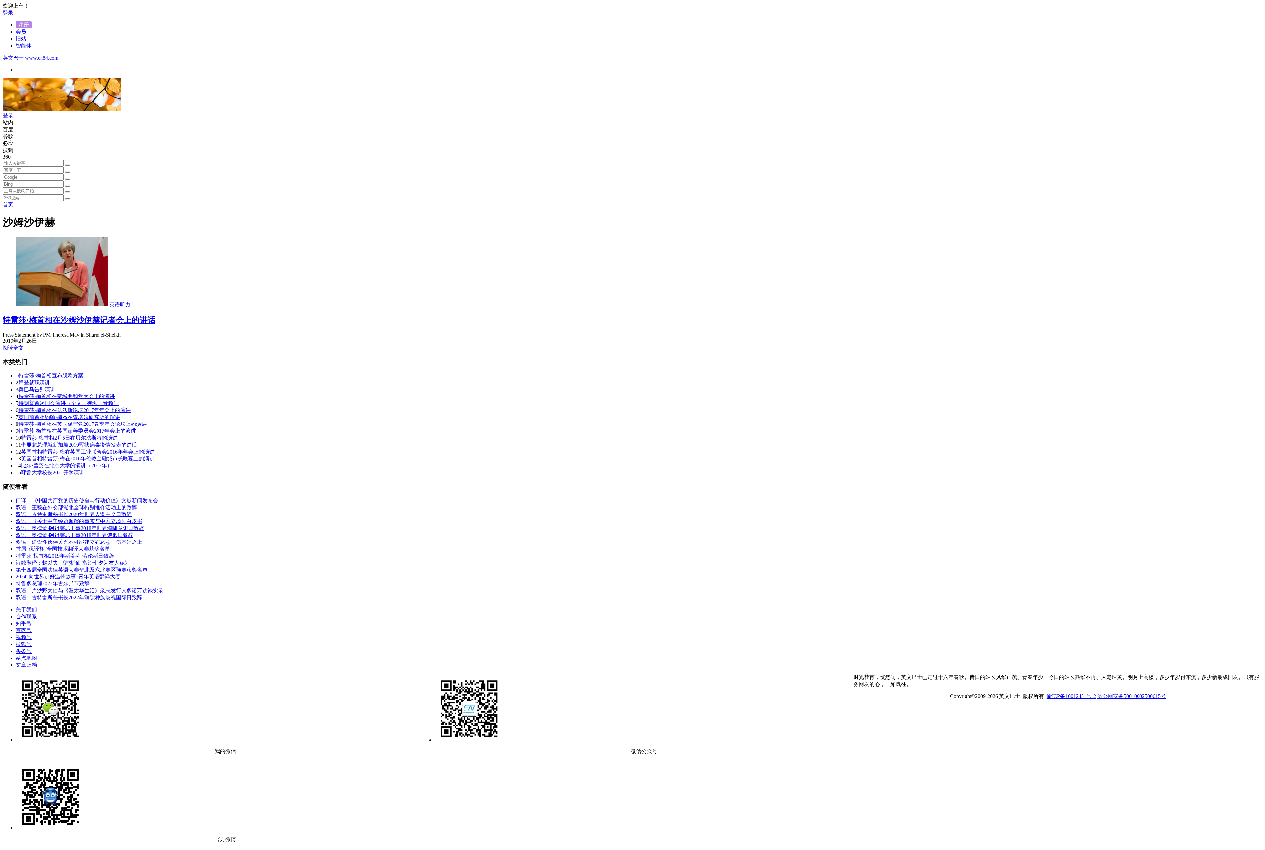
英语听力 (119, 304)
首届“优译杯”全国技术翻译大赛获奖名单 (63, 549)
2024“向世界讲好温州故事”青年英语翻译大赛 (68, 576)
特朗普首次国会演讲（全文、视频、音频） (68, 403)
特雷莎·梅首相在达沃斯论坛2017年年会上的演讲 (74, 410)
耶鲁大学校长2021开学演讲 (52, 472)
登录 (8, 12)
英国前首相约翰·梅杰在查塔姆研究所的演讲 (69, 417)
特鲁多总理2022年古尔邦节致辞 (53, 583)
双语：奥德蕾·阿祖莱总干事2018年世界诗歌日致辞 (74, 535)
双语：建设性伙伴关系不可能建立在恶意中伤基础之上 (79, 542)
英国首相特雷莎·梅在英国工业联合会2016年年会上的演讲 (88, 451)
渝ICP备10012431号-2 (1071, 696)
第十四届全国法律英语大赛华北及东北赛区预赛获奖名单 (82, 569)
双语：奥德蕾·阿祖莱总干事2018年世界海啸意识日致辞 (80, 528)
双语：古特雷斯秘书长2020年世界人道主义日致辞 (74, 514)
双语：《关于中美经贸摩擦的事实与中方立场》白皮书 (79, 521)
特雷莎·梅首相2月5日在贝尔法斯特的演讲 (69, 438)
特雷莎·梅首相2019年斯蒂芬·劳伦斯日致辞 (65, 556)
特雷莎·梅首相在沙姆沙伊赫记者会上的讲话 (79, 320)
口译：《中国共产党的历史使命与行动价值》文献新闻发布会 (87, 500)
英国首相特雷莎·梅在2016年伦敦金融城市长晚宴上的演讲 (88, 458)
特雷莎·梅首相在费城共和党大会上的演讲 (66, 396)
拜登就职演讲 (34, 382)
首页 (8, 204)
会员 (21, 32)
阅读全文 (13, 348)
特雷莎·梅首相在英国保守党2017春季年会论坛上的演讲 (82, 424)
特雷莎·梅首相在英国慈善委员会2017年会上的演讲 (77, 431)
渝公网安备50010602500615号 (1131, 696)
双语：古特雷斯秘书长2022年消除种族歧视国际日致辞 (79, 597)
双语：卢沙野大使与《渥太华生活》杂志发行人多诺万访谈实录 (89, 590)
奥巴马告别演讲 (36, 389)
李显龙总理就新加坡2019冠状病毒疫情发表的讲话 (79, 445)
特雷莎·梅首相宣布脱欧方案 (50, 375)
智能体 (24, 45)
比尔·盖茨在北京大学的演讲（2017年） (66, 465)
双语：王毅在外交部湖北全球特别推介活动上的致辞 (76, 507)
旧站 (21, 39)
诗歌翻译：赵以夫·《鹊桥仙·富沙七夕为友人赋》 (73, 563)
